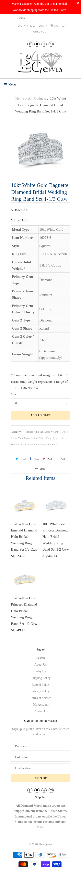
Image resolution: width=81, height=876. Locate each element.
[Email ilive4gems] (51, 44)
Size (13, 394)
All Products (37, 98)
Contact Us (41, 711)
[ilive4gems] (40, 63)
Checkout (40, 31)
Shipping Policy (41, 678)
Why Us (40, 671)
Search (40, 658)
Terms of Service (40, 697)
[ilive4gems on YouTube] (37, 44)
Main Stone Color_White (31, 438)
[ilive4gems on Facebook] (29, 44)
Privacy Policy (40, 691)
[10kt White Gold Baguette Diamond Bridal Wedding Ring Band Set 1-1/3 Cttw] (40, 148)
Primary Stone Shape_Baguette (41, 444)
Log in (43, 25)
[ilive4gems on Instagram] (44, 44)
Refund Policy (41, 684)
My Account (40, 704)
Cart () (59, 25)
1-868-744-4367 (25, 25)
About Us (40, 664)
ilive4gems (45, 844)
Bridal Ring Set (34, 431)
